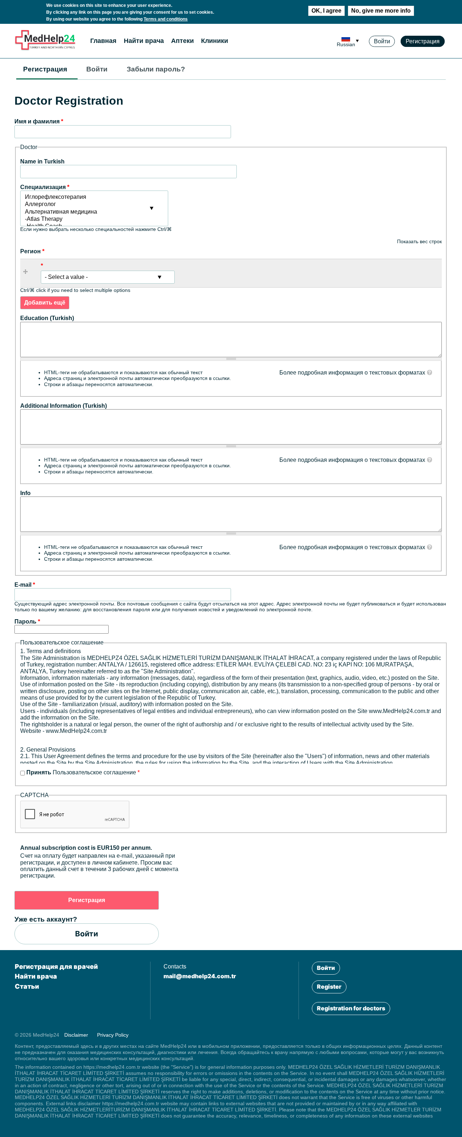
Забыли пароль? (156, 69)
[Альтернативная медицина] (94, 212)
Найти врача (144, 40)
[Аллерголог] (94, 204)
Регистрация (423, 41)
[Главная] (45, 49)
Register (329, 986)
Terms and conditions (166, 19)
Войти (382, 41)
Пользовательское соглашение (83, 772)
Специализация (44, 187)
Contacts (175, 966)
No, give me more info (381, 11)
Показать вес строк (419, 241)
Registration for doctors (351, 1008)
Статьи (27, 986)
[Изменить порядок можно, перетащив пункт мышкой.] (27, 273)
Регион (32, 251)
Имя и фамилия (38, 121)
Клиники (214, 40)
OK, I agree (326, 11)
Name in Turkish (42, 161)
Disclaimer (76, 1035)
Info (25, 493)
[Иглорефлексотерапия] (94, 197)
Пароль (27, 621)
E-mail (24, 585)
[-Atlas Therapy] (94, 219)
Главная (103, 40)
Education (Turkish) (47, 318)
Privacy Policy (112, 1035)
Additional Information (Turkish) (63, 406)
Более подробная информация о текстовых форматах (352, 372)
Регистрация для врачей (56, 966)
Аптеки (182, 40)
